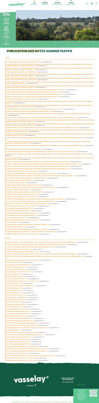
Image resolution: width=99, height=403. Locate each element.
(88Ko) (23, 99)
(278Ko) (46, 137)
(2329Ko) (20, 320)
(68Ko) (42, 242)
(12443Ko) (23, 251)
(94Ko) (23, 171)
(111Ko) (26, 334)
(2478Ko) (18, 297)
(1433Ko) (17, 295)
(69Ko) (22, 358)
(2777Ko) (28, 348)
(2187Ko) (14, 330)
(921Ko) (33, 92)
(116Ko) (20, 337)
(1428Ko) (23, 213)
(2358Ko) (18, 304)
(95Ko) (17, 182)
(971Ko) (14, 302)
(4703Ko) (15, 306)
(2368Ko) (16, 276)
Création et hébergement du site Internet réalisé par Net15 (41, 401)
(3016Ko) (15, 274)
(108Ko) (33, 187)
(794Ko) (36, 94)
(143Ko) (39, 168)
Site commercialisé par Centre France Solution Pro (21, 401)
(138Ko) (48, 154)
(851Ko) (28, 203)
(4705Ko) (39, 166)
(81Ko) (43, 127)
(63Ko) (32, 231)
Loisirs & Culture (71, 3)
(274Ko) (18, 217)
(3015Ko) (15, 262)
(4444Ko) (23, 194)
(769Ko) (36, 109)
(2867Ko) (19, 210)
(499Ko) (28, 351)
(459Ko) (32, 201)
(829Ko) (23, 323)
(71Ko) (42, 253)
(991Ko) (19, 313)
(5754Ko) (19, 311)
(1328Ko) (30, 111)
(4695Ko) (21, 318)
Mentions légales (81, 384)
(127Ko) (20, 180)
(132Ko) (42, 151)
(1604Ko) (42, 175)
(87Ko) (37, 244)
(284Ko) (18, 278)
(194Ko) (19, 264)
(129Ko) (17, 316)
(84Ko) (23, 196)
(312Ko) (20, 249)
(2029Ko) (17, 269)
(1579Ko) (44, 164)
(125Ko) (24, 220)
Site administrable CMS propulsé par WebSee (60, 401)
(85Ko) (23, 206)
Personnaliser (93, 395)
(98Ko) (19, 309)
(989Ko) (17, 299)
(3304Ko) (18, 267)
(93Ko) (46, 145)
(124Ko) (20, 208)
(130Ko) (19, 189)
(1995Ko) (22, 325)
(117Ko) (24, 260)
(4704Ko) (39, 161)
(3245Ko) (24, 61)
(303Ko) (16, 227)
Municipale (34, 3)
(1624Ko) (22, 285)
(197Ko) (19, 341)
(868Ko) (19, 344)
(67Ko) (37, 89)
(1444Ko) (28, 327)
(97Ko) (33, 96)
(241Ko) (13, 222)
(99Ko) (25, 192)
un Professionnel (57, 3)
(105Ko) (25, 185)
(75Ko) (37, 199)
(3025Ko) (15, 290)
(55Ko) (25, 149)
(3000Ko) (15, 292)
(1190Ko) (29, 224)
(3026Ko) (15, 288)
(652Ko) (28, 229)
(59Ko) (43, 117)
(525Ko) (20, 271)
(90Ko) (22, 72)
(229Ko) (19, 339)
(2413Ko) (23, 215)
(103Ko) (31, 246)
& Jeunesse (45, 3)
